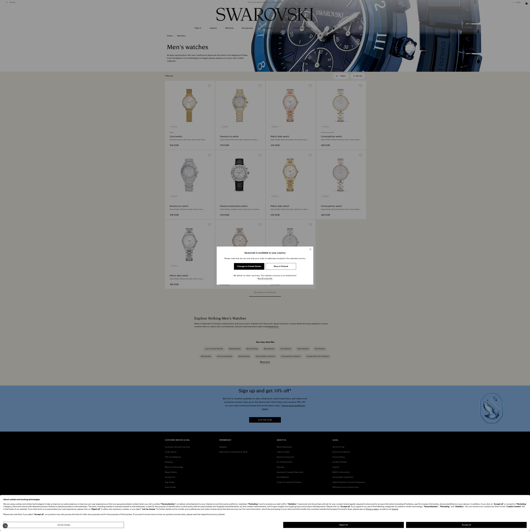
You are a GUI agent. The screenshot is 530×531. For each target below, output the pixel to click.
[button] (310, 249)
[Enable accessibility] (5, 525)
